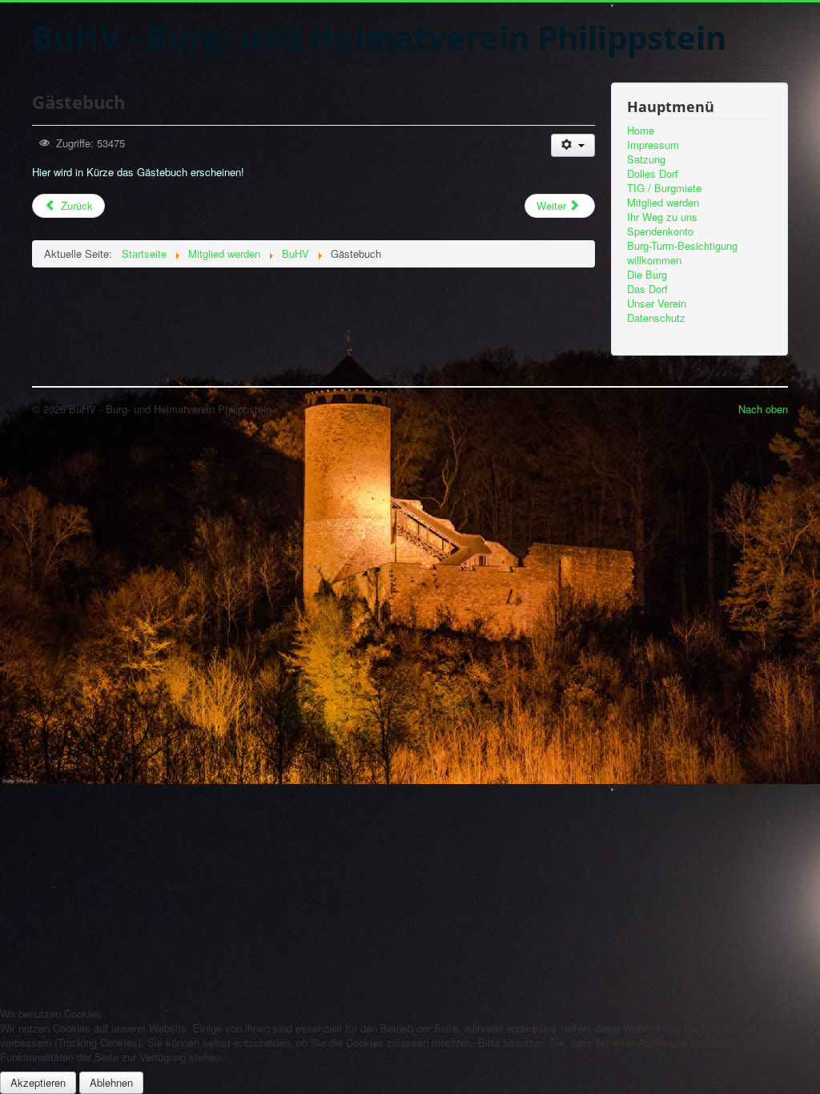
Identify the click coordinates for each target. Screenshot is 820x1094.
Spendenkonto (660, 231)
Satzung (646, 159)
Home (640, 130)
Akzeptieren (38, 1082)
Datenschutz (656, 318)
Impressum (653, 145)
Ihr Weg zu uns (662, 217)
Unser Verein (656, 303)
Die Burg (647, 274)
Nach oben (763, 408)
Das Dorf (647, 289)
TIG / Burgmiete (664, 188)
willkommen (654, 260)
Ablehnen (111, 1082)
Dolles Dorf (652, 174)
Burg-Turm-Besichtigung (682, 246)
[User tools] (573, 145)
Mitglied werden (663, 202)
